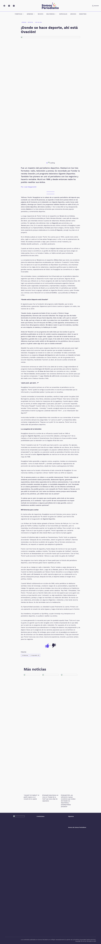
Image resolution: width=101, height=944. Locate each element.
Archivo (73, 14)
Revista (40, 14)
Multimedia (50, 14)
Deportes (30, 22)
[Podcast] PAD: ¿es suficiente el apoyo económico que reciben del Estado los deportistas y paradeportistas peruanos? (68, 800)
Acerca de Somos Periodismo (77, 827)
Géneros (30, 14)
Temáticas (18, 14)
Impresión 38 (35, 655)
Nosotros (82, 14)
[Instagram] (14, 6)
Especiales (63, 14)
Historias (25, 655)
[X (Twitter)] (9, 6)
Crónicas (24, 22)
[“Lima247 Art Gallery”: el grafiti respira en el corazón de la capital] (32, 733)
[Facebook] (4, 6)
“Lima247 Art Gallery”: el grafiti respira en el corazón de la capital (31, 797)
